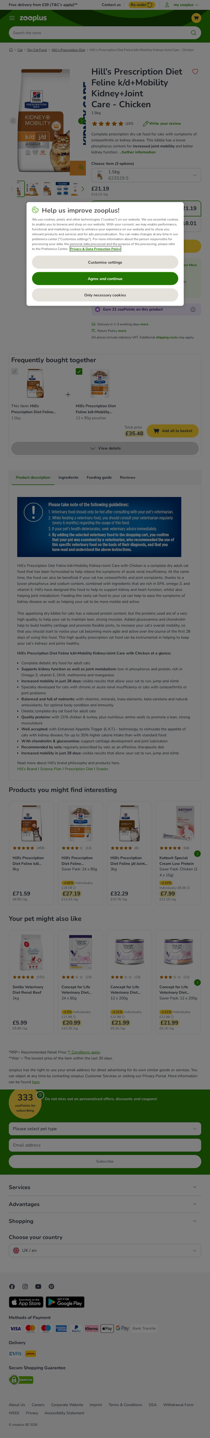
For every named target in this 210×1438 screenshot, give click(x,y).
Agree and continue (105, 278)
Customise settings (105, 262)
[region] (105, 254)
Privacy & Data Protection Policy (95, 249)
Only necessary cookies (105, 294)
